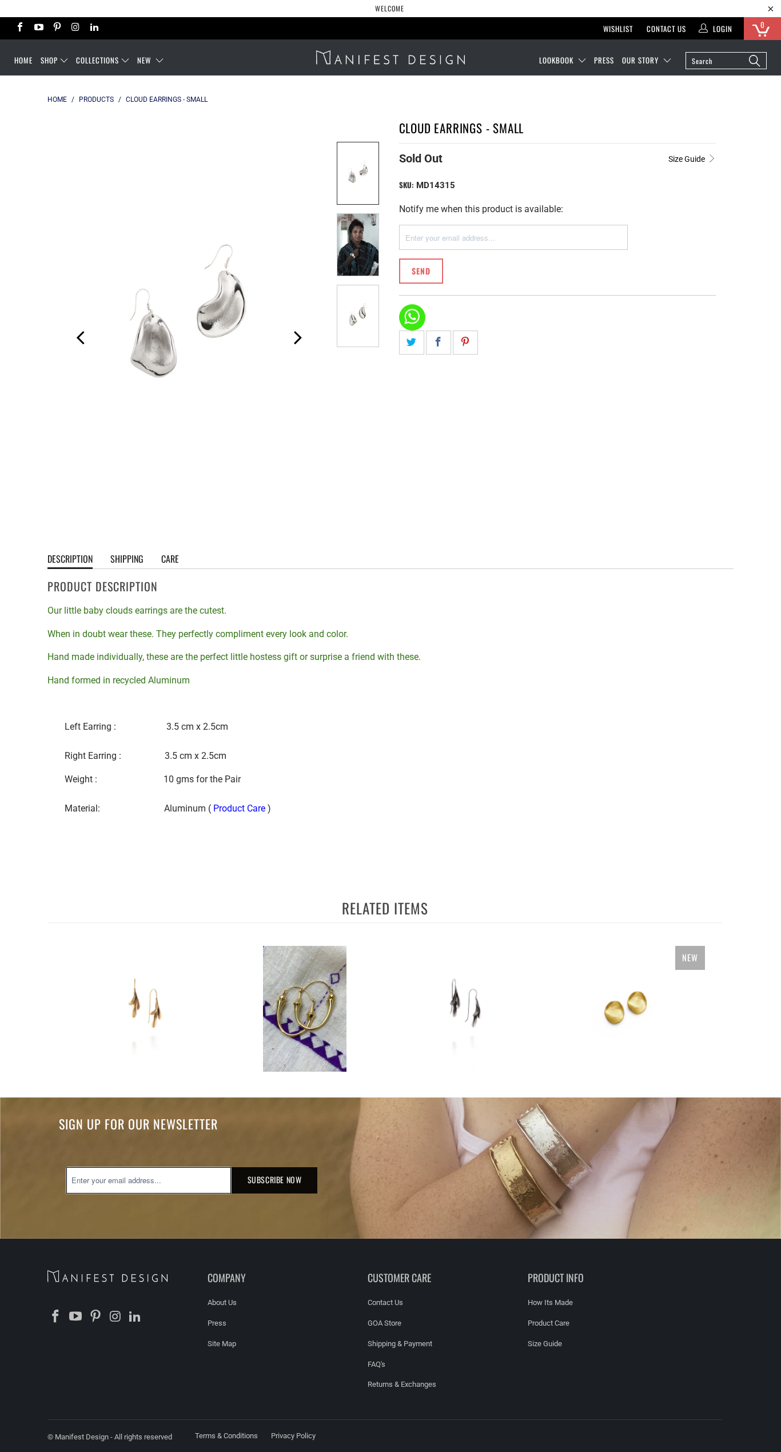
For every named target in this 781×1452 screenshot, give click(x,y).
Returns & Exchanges (402, 1384)
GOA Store (384, 1323)
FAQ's (376, 1364)
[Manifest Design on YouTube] (38, 28)
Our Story (641, 60)
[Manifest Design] (390, 57)
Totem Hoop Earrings (305, 1009)
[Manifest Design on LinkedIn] (94, 28)
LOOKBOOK (557, 60)
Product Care (239, 808)
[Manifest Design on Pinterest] (56, 28)
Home (23, 60)
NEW (145, 60)
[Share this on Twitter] (411, 343)
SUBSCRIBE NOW (275, 1179)
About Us (222, 1302)
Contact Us (666, 28)
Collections (97, 60)
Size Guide (687, 159)
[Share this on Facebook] (438, 343)
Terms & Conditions (226, 1435)
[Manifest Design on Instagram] (75, 28)
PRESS (604, 60)
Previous (76, 335)
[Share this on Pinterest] (465, 343)
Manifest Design (82, 1437)
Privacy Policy (293, 1435)
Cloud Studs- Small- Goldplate (625, 1009)
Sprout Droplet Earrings (145, 1009)
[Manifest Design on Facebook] (19, 28)
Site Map (222, 1343)
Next (296, 335)
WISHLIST (618, 28)
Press (217, 1323)
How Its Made (550, 1302)
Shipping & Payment (400, 1343)
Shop (49, 60)
